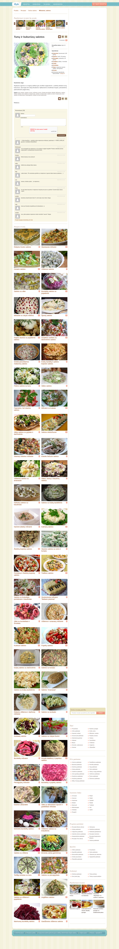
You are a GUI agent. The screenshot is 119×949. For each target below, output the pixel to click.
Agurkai (55, 56)
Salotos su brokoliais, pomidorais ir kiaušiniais (23, 598)
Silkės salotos (46, 386)
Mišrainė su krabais (48, 408)
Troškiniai (91, 742)
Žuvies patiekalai (93, 776)
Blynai (73, 742)
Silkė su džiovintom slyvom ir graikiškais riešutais (52, 806)
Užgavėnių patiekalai (77, 831)
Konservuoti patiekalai (77, 735)
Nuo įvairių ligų (76, 876)
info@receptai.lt (83, 933)
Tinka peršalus (93, 874)
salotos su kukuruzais (41, 94)
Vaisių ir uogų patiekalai (95, 771)
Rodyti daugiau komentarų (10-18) (24, 220)
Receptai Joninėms (94, 834)
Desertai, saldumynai (77, 745)
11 (39, 549)
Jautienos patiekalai (77, 771)
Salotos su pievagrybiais (50, 875)
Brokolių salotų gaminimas (51, 853)
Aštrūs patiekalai (76, 850)
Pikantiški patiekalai (77, 859)
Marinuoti (74, 805)
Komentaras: (24, 117)
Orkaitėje (74, 809)
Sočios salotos (32, 10)
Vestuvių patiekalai (94, 840)
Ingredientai (57, 4)
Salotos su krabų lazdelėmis (51, 503)
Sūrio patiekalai (93, 769)
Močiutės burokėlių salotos (24, 829)
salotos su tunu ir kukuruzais (54, 94)
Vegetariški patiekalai (94, 857)
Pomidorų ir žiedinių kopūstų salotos (24, 574)
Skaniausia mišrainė (48, 247)
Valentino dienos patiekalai (79, 834)
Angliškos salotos (47, 897)
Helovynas (92, 827)
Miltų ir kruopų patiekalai (78, 781)
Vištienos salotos (60, 28)
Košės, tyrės (92, 731)
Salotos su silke (20, 291)
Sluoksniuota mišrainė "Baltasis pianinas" (49, 598)
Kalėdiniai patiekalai (94, 829)
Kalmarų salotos (47, 527)
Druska (55, 70)
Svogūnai (55, 61)
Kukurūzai (55, 53)
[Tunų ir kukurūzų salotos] (22, 72)
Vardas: (22, 113)
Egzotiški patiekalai (77, 852)
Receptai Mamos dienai (78, 827)
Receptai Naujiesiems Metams (95, 837)
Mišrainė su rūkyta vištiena (24, 315)
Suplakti (91, 800)
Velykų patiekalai (76, 829)
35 (39, 337)
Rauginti (74, 812)
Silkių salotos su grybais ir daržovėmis (23, 433)
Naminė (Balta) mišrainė (23, 527)
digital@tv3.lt (98, 933)
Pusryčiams (75, 728)
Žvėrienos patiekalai (94, 778)
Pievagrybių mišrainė (21, 782)
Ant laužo (74, 795)
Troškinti (91, 805)
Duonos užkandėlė (21, 805)
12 (39, 315)
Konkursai (36, 4)
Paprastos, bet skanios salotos (22, 409)
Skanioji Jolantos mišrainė (23, 456)
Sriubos (91, 738)
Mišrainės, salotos (45, 10)
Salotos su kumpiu (48, 668)
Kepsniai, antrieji (76, 733)
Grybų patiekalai (76, 769)
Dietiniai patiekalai (76, 874)
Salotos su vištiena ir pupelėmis (21, 898)
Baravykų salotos (28, 28)
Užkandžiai (92, 747)
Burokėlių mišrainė (21, 758)
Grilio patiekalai (76, 731)
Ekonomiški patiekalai (77, 854)
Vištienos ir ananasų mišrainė (52, 621)
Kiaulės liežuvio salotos (50, 456)
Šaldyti (91, 802)
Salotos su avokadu (48, 712)
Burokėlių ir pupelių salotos (51, 782)
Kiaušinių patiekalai (77, 778)
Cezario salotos (19, 269)
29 (39, 269)
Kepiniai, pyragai (93, 728)
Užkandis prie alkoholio (95, 854)
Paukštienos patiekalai (95, 762)
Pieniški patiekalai (94, 764)
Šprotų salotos (46, 315)
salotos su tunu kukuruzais (39, 95)
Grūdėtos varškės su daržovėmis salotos (49, 339)
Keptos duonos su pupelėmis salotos (24, 339)
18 (66, 40)
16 (66, 432)
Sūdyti (91, 798)
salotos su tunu (28, 92)
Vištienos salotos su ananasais (21, 479)
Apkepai (74, 740)
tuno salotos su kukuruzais (28, 94)
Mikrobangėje (75, 807)
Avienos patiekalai (76, 762)
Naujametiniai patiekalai (78, 836)
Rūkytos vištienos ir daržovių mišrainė (24, 713)
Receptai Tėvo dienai (77, 838)
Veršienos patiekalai (94, 774)
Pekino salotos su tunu (22, 386)
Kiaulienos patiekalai (77, 776)
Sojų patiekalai (93, 767)
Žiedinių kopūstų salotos (23, 549)
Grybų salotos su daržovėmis (25, 668)
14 (66, 337)
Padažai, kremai (93, 735)
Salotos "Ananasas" (48, 690)
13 (66, 291)
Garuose (74, 798)
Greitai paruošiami (46, 92)
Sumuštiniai (92, 740)
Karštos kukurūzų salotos (40, 28)
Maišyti (53, 92)
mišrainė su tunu (37, 92)
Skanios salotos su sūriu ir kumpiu (51, 550)
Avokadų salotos (20, 736)
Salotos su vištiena (21, 853)
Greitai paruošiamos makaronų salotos (21, 363)
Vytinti (91, 809)
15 (66, 247)
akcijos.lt (62, 73)
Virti (90, 807)
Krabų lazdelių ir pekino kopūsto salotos (50, 363)
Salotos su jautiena (19, 28)
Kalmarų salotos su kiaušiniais (21, 504)
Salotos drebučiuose (49, 28)
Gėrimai (74, 747)
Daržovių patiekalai (77, 767)
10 (66, 573)
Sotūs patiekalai (93, 852)
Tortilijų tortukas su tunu (23, 875)
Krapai (54, 63)
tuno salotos (21, 92)
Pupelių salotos (47, 645)
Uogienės (91, 745)
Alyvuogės (55, 58)
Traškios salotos (47, 573)
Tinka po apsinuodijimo (95, 876)
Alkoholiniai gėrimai (77, 738)
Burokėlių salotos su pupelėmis (48, 292)
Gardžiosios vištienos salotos (52, 921)
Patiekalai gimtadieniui (95, 831)
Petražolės (55, 65)
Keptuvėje (74, 800)
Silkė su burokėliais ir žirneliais (22, 622)
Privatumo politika (31, 933)
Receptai (26, 4)
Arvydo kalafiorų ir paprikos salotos (51, 759)
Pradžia (16, 10)
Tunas (54, 67)
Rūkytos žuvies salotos (22, 247)
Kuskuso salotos (20, 645)
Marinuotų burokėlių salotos (24, 921)
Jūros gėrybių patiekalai (78, 774)
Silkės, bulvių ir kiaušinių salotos (50, 479)
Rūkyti (91, 795)
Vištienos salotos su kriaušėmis (48, 830)
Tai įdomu (46, 4)
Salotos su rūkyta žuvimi (50, 736)
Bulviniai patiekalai (77, 764)
